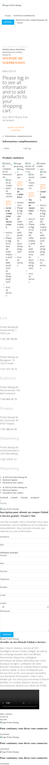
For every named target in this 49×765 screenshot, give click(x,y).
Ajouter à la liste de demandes (15, 128)
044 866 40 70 (9, 399)
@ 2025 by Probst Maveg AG (15, 477)
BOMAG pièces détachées (13, 49)
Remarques (5, 611)
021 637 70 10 (9, 369)
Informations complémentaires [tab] (18, 136)
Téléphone (4, 579)
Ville (2, 544)
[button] (24, 711)
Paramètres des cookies (13, 482)
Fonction (3, 571)
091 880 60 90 (9, 429)
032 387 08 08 (9, 338)
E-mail (2, 595)
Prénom (3, 555)
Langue (3, 603)
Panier (20, 22)
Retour (8, 22)
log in (23, 78)
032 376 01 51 (9, 459)
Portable (3, 587)
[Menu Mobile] (45, 6)
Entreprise (4, 536)
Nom (2, 563)
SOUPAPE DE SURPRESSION (24, 15)
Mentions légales (10, 480)
